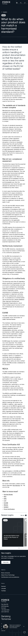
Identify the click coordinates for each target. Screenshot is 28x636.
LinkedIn (3, 588)
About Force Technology (8, 575)
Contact (3, 586)
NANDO (6, 507)
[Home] (6, 2)
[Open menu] (25, 3)
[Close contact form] (24, 626)
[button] (14, 626)
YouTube (3, 590)
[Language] (17, 3)
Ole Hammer (16, 485)
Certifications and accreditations (10, 577)
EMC (5, 498)
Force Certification (9, 509)
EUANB (6, 503)
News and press (5, 572)
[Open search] (21, 3)
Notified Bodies (8, 494)
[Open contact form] (24, 632)
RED (5, 496)
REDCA (6, 505)
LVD (5, 500)
